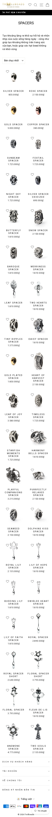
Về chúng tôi (12, 780)
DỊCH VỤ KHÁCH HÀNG (17, 762)
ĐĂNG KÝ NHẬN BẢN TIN (18, 790)
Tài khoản (9, 771)
